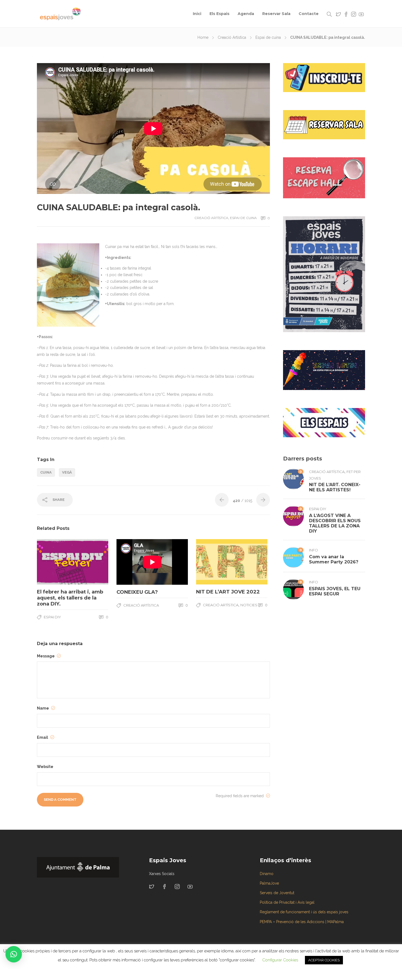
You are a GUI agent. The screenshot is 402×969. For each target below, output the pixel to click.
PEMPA (266, 922)
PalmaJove (269, 883)
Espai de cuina (268, 37)
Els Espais (219, 13)
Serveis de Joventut (277, 893)
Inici (197, 13)
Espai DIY (52, 617)
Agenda (246, 13)
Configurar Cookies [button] (280, 960)
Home (202, 37)
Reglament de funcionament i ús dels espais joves (304, 912)
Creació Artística (232, 37)
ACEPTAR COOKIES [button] (324, 960)
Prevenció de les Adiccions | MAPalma (310, 922)
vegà (67, 472)
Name (43, 708)
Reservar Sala (276, 13)
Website (45, 766)
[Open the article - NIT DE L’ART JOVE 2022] (214, 561)
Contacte (309, 13)
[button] (13, 954)
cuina (46, 472)
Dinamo (266, 873)
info (313, 550)
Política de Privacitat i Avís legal (287, 902)
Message (46, 656)
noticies (248, 605)
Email (43, 737)
